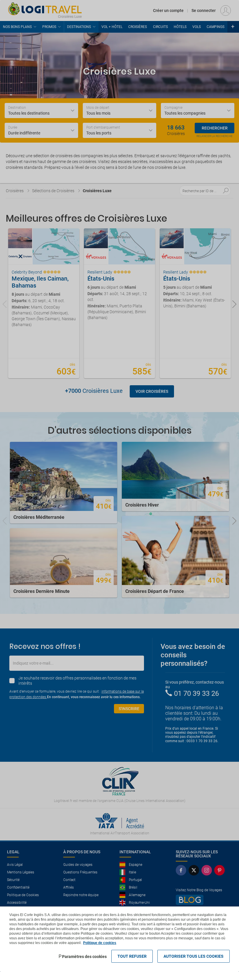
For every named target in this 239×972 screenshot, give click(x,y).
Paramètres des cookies (84, 956)
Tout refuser (132, 956)
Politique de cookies (99, 943)
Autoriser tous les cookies (194, 956)
